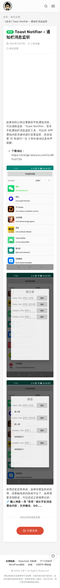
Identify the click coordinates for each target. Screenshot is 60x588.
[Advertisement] (30, 87)
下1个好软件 (46, 561)
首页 (5, 17)
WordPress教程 (16, 564)
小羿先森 (35, 43)
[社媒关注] (53, 556)
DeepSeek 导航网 (27, 561)
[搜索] (46, 6)
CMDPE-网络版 (43, 564)
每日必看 (15, 17)
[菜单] (53, 5)
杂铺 (30, 564)
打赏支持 (32, 530)
